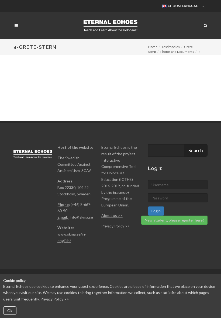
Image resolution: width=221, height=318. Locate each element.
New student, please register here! (174, 220)
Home (152, 47)
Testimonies (171, 47)
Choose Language (184, 6)
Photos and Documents (177, 52)
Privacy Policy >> (54, 299)
